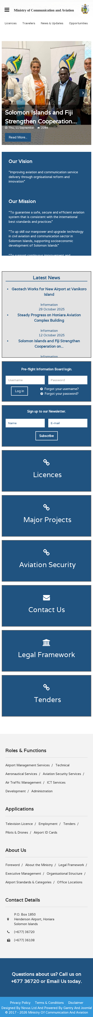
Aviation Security (47, 564)
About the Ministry (39, 865)
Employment (48, 824)
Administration (42, 791)
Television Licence (19, 824)
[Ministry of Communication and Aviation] (85, 8)
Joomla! (86, 1008)
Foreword (12, 865)
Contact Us (46, 609)
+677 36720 (25, 981)
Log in (19, 391)
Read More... (18, 137)
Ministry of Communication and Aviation (44, 10)
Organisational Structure (64, 873)
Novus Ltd (29, 1008)
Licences (11, 23)
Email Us (56, 981)
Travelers (28, 23)
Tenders (46, 699)
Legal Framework (46, 654)
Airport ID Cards (45, 832)
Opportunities (78, 23)
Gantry (68, 1008)
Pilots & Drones (16, 832)
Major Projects (46, 519)
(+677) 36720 (24, 932)
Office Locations (69, 882)
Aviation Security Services (62, 774)
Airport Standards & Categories (28, 882)
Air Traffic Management (23, 782)
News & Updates (52, 23)
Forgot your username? (61, 389)
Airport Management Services (27, 765)
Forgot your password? (62, 393)
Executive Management (23, 873)
